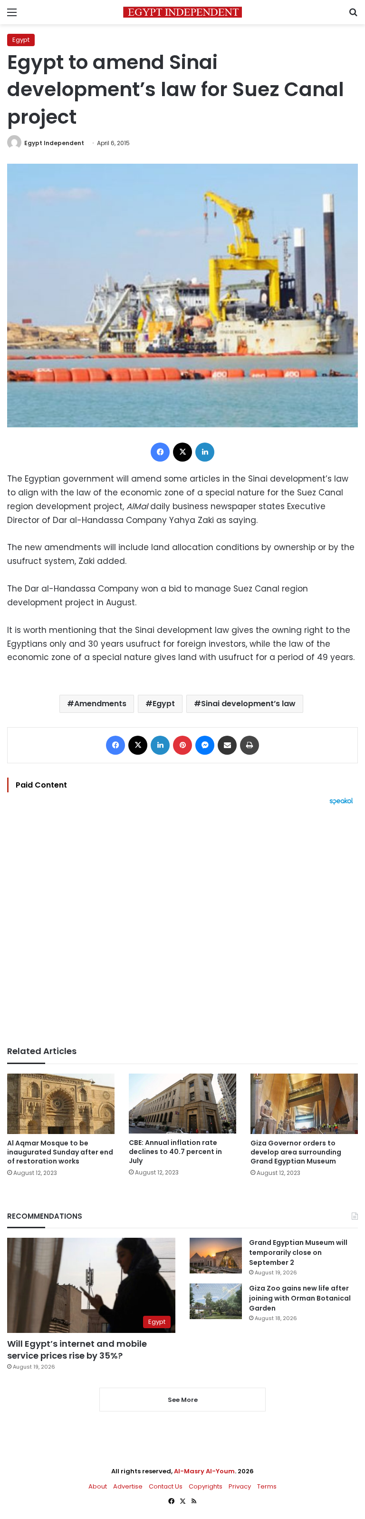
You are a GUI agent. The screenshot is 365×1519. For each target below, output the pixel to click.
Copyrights (205, 1486)
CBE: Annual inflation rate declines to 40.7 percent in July (175, 1151)
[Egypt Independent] (182, 12)
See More (183, 1399)
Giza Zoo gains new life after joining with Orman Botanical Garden (300, 1298)
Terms (267, 1486)
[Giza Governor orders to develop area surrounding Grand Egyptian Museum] (304, 1104)
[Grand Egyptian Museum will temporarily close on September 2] (216, 1255)
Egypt (20, 39)
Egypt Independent (54, 143)
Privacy (240, 1486)
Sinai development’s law (248, 703)
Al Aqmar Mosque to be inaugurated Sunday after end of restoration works (60, 1152)
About (97, 1486)
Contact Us (165, 1486)
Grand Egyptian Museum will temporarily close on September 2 (298, 1252)
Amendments (100, 703)
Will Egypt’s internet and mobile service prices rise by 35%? (77, 1349)
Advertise (128, 1486)
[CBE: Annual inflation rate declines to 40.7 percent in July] (182, 1104)
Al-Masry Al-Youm (204, 1471)
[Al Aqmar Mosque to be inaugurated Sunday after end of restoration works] (61, 1104)
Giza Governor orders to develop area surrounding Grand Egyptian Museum (295, 1152)
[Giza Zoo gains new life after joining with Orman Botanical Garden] (216, 1301)
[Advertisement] (182, 925)
